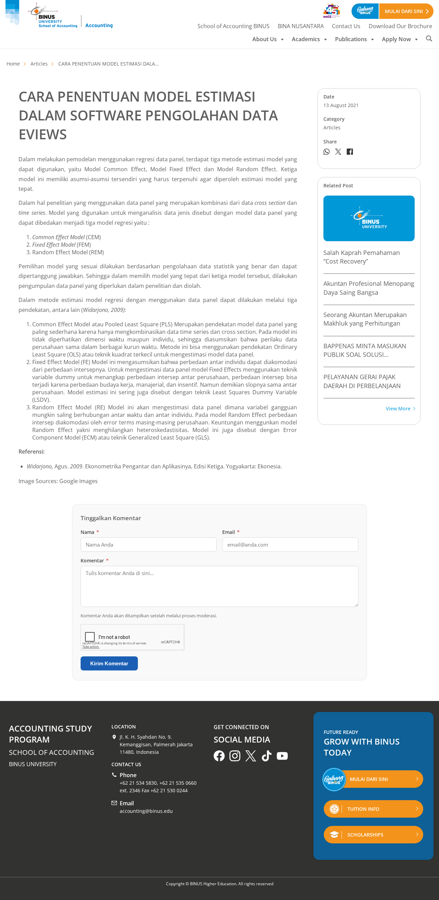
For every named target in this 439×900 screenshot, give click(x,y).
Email (231, 532)
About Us (264, 39)
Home (13, 63)
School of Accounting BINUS (234, 26)
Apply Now (396, 39)
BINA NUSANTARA (301, 26)
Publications (351, 39)
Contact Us (346, 26)
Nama (90, 532)
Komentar (95, 560)
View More (398, 409)
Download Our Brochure (400, 26)
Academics (306, 39)
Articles (39, 63)
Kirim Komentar (109, 663)
